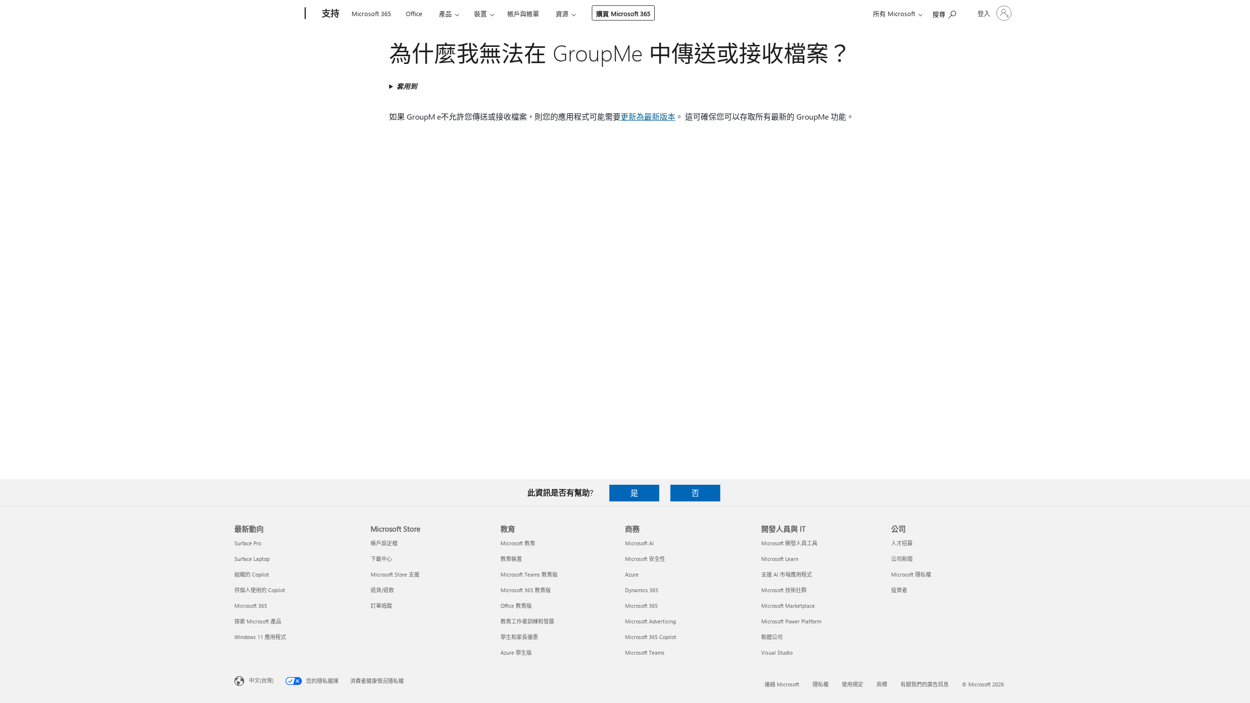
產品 (445, 13)
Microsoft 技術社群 (784, 590)
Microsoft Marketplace (788, 605)
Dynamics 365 (641, 590)
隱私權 (820, 684)
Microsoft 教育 (517, 543)
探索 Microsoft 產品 (257, 621)
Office (414, 13)
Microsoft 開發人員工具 (789, 543)
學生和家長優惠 (519, 637)
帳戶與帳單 (523, 13)
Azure (632, 574)
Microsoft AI (639, 543)
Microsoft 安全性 (645, 558)
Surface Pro (247, 543)
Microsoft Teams (645, 652)
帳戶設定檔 (384, 543)
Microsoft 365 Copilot (650, 637)
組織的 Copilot (251, 574)
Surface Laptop (252, 558)
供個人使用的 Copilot (259, 590)
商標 (881, 684)
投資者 (899, 590)
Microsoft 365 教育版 (525, 590)
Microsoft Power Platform (791, 621)
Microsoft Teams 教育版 (529, 574)
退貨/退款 (382, 590)
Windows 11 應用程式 (260, 637)
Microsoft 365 (371, 13)
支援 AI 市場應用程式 (786, 574)
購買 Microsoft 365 (623, 13)
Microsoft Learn (779, 558)
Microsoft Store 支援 (395, 574)
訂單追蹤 (381, 605)
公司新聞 (902, 558)
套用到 (406, 86)
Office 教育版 (516, 605)
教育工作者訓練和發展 (527, 621)
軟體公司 (772, 637)
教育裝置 (511, 558)
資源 (562, 13)
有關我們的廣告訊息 (924, 684)
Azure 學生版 (516, 652)
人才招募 (902, 543)
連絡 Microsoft (782, 684)
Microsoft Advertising (650, 621)
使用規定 (852, 684)
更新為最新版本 (648, 116)
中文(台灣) (261, 680)
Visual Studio (776, 652)
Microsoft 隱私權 (911, 574)
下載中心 (381, 558)
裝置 (480, 13)
